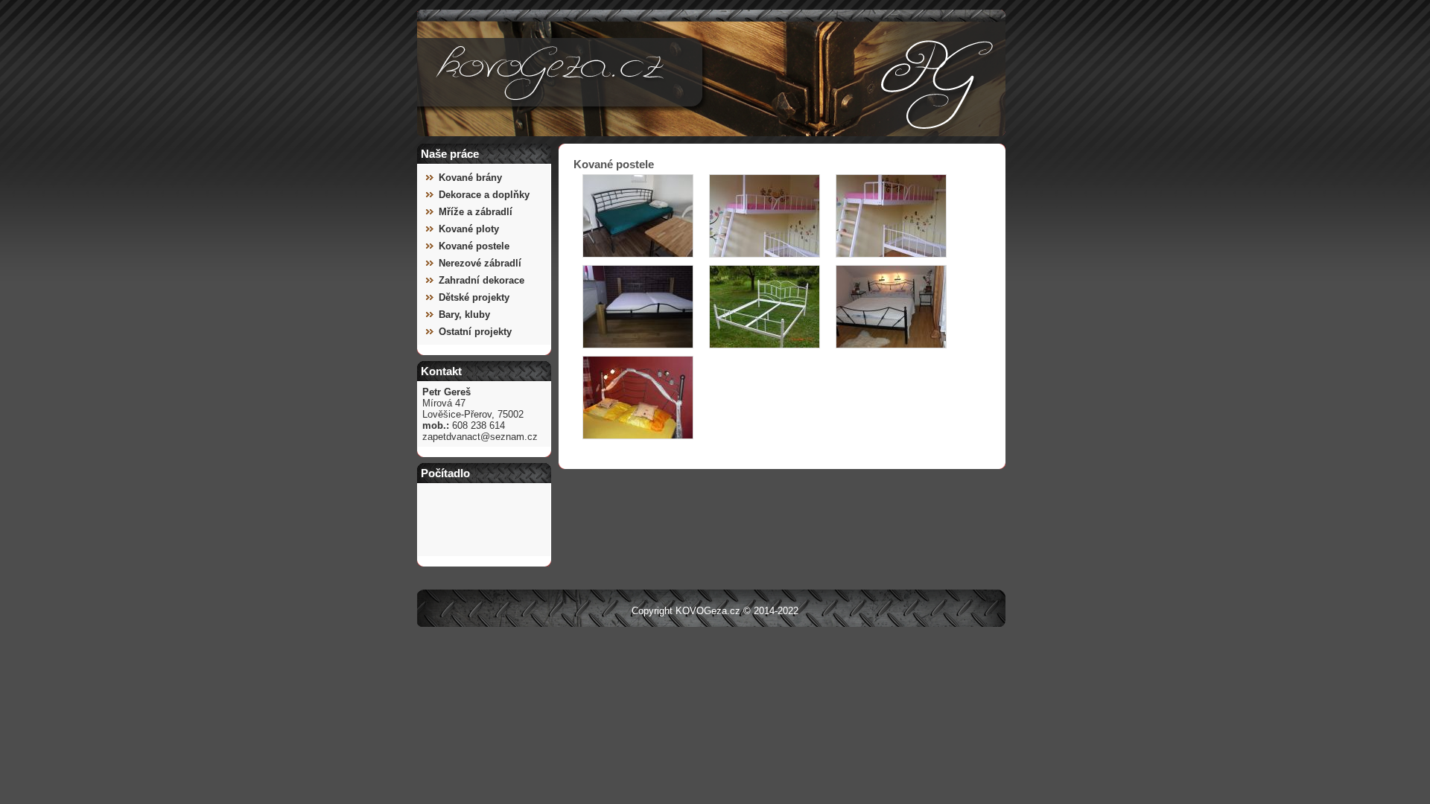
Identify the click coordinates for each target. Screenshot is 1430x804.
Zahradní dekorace (481, 280)
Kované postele (474, 246)
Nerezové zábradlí (480, 263)
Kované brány (470, 177)
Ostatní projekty (475, 331)
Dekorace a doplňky (484, 194)
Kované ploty (469, 228)
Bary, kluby (464, 314)
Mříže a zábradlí (475, 211)
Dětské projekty (474, 297)
